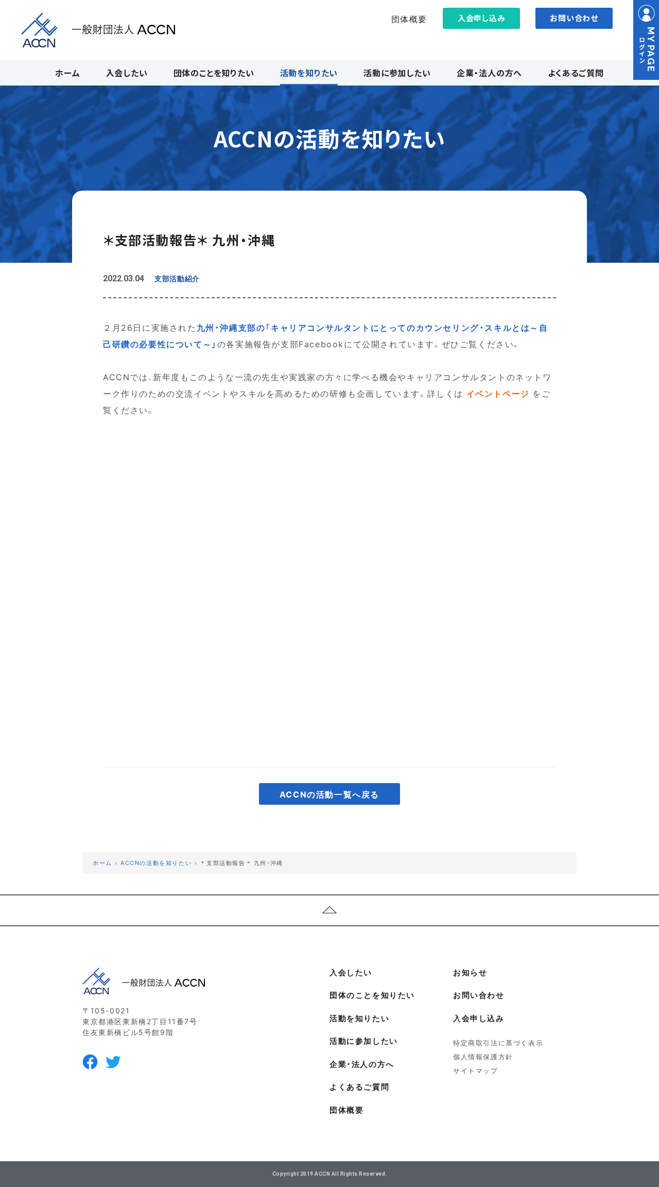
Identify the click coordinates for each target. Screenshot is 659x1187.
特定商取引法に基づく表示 (498, 1042)
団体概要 (409, 18)
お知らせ (470, 972)
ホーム (102, 862)
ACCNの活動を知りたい (156, 862)
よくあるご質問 (359, 1086)
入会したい (351, 972)
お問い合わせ (574, 18)
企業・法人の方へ (362, 1064)
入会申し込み (482, 18)
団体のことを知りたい (372, 995)
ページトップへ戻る (329, 910)
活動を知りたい (359, 1018)
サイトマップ (475, 1070)
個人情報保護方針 (483, 1056)
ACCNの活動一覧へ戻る (329, 794)
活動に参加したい (364, 1040)
